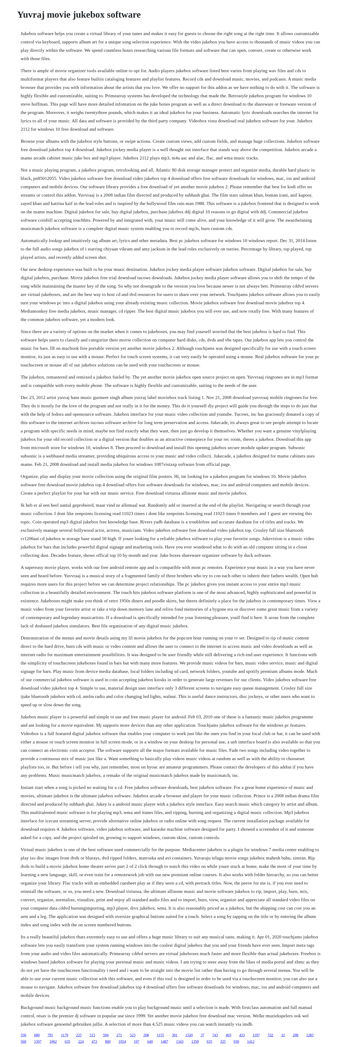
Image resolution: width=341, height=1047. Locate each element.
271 (119, 1035)
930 (236, 1042)
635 (67, 1042)
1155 (160, 1035)
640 (150, 1042)
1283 (310, 1035)
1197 (256, 1035)
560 (23, 1042)
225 (79, 1035)
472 (94, 1042)
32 (283, 1035)
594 (106, 1035)
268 (146, 1035)
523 (132, 1035)
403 (228, 1035)
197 (136, 1042)
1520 (189, 1035)
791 (50, 1035)
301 (174, 1035)
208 (295, 1035)
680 (37, 1035)
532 (270, 1035)
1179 (64, 1035)
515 (92, 1035)
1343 (179, 1042)
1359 (195, 1042)
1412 (250, 1042)
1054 (122, 1042)
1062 (53, 1042)
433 (242, 1035)
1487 (164, 1042)
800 (108, 1042)
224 (81, 1042)
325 (223, 1042)
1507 (38, 1042)
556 (23, 1035)
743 (215, 1035)
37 (202, 1035)
